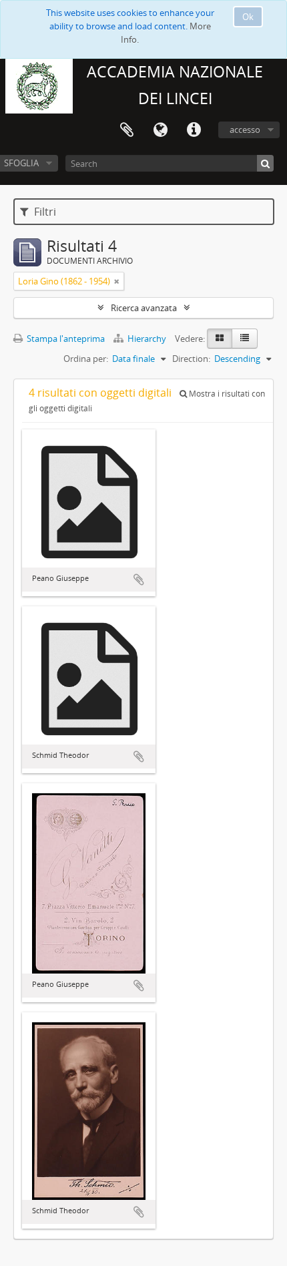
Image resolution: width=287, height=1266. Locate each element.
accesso (245, 130)
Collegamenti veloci (193, 130)
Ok (248, 17)
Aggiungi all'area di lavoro (139, 579)
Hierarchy (146, 339)
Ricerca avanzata (144, 308)
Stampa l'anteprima (65, 339)
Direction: (191, 359)
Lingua (160, 130)
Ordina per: (85, 359)
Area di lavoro (127, 130)
